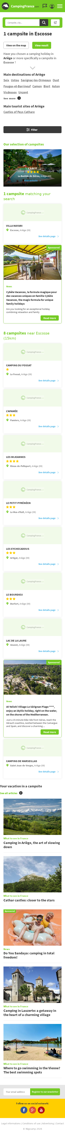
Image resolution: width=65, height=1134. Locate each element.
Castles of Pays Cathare (19, 112)
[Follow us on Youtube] (41, 1110)
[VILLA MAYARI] (32, 212)
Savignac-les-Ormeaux (36, 80)
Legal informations (10, 1123)
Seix (6, 80)
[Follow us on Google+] (32, 1110)
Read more (49, 318)
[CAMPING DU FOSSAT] (32, 352)
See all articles (8, 793)
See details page (46, 236)
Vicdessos (10, 92)
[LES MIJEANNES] (32, 443)
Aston (56, 86)
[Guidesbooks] (46, 6)
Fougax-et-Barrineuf (17, 86)
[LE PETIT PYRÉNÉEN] (32, 489)
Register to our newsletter (45, 1091)
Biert (47, 86)
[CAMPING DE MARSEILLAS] (32, 747)
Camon (37, 86)
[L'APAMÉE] (32, 398)
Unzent (23, 92)
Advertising (48, 1123)
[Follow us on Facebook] (23, 1110)
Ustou (15, 80)
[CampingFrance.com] (32, 6)
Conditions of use (31, 1123)
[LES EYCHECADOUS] (32, 535)
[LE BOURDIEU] (32, 581)
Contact (60, 1123)
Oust (56, 80)
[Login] (52, 6)
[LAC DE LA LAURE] (32, 627)
